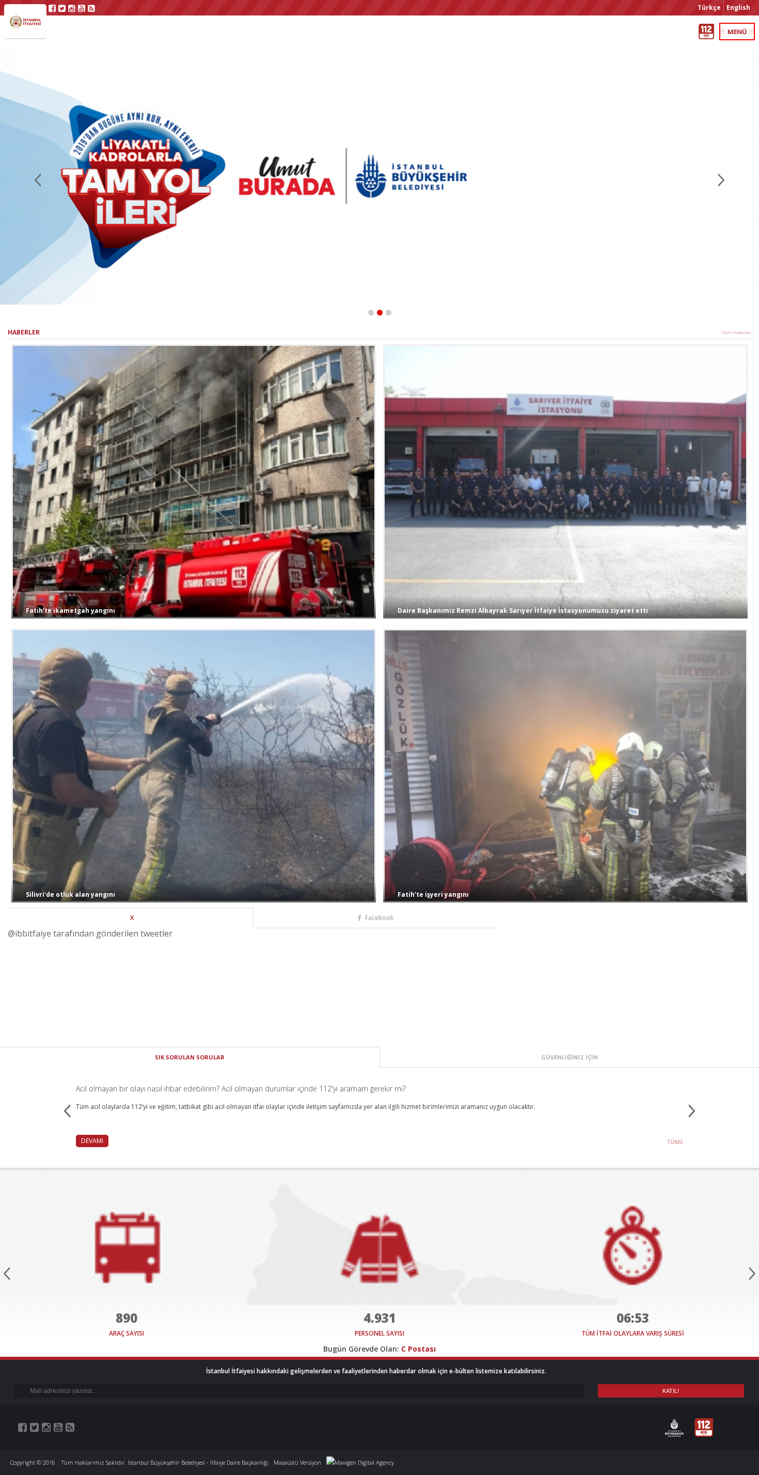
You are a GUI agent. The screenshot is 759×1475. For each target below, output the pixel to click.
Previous (38, 181)
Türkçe (709, 7)
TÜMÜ (675, 1142)
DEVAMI (92, 1140)
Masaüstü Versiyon (297, 1462)
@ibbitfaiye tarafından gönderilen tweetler (90, 933)
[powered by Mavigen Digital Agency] (360, 1462)
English (738, 7)
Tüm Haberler (736, 332)
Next (720, 181)
